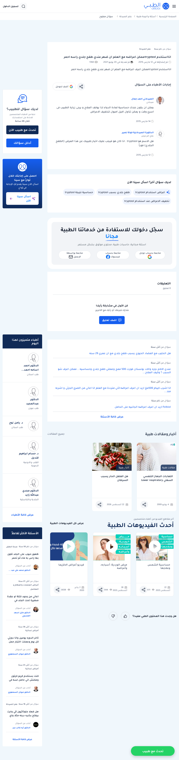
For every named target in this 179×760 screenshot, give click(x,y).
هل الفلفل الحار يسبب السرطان (114, 478)
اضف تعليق (109, 320)
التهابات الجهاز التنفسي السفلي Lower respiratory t (157, 478)
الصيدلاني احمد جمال (142, 99)
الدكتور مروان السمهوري (19, 653)
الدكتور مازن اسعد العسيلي (22, 614)
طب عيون (33, 408)
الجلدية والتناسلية (29, 499)
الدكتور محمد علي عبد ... (19, 570)
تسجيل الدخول (11, 6)
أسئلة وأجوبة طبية (146, 16)
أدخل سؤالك (22, 143)
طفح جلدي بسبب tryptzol (114, 192)
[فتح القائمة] (173, 6)
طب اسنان (33, 374)
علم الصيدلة (125, 16)
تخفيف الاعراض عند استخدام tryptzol (146, 201)
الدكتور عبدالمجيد (32, 401)
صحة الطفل (11, 546)
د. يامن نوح (16, 422)
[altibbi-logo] (157, 6)
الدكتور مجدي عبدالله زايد (30, 492)
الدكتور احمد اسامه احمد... (30, 367)
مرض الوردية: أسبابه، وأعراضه (114, 566)
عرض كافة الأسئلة (112, 417)
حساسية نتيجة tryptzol (79, 192)
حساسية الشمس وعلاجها (159, 566)
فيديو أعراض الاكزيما (71, 565)
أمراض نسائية (32, 630)
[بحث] (23, 6)
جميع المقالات (56, 434)
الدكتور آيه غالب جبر (21, 727)
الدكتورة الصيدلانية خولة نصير (138, 132)
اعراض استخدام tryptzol (150, 192)
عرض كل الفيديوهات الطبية (67, 523)
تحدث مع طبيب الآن (22, 130)
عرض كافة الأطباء (22, 515)
